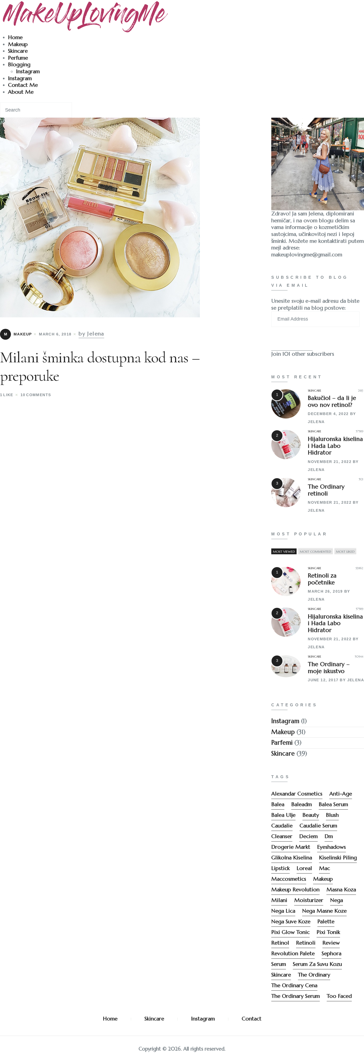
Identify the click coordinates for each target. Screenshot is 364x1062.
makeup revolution (295, 889)
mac (324, 868)
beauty (310, 815)
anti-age (340, 793)
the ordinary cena (294, 985)
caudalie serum (318, 825)
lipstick (280, 868)
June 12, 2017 (323, 680)
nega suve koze (290, 921)
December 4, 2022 (328, 414)
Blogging (19, 64)
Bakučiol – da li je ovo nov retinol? (332, 401)
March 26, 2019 (325, 591)
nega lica (283, 911)
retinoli (306, 943)
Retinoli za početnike (322, 579)
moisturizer (308, 900)
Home (15, 37)
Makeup (18, 44)
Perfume (18, 58)
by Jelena (91, 334)
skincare (281, 974)
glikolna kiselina (291, 857)
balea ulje (283, 815)
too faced (339, 996)
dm (329, 836)
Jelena (316, 422)
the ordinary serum (295, 996)
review (331, 943)
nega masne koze (324, 911)
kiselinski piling (338, 857)
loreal (304, 868)
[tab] (284, 551)
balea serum (333, 804)
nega (336, 900)
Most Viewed (284, 551)
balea (277, 804)
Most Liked (345, 551)
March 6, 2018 (55, 334)
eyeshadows (331, 847)
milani (279, 900)
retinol (280, 943)
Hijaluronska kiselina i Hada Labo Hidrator (335, 445)
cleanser (281, 836)
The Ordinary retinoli (326, 490)
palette (325, 921)
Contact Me (23, 85)
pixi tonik (328, 932)
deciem (308, 836)
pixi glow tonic (290, 932)
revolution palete (293, 953)
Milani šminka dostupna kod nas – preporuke (99, 366)
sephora (331, 953)
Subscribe (292, 341)
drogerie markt (290, 847)
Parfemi (282, 742)
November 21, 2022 (329, 462)
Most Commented (315, 551)
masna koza (341, 889)
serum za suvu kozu (317, 964)
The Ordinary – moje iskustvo (329, 668)
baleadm (301, 804)
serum (278, 964)
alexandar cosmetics (296, 793)
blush (332, 815)
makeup (323, 879)
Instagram (28, 71)
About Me (21, 92)
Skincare (18, 51)
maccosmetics (288, 879)
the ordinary (314, 974)
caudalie (282, 825)
